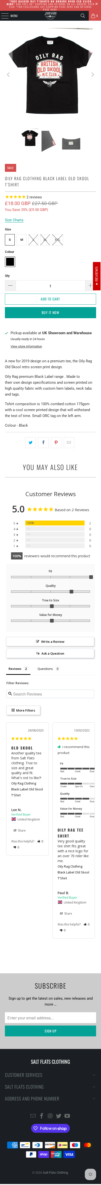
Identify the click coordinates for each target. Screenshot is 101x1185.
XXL (57, 240)
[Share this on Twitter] (30, 442)
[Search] (83, 16)
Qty (7, 276)
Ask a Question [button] (52, 653)
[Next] (92, 74)
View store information (26, 346)
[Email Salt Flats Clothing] (33, 1116)
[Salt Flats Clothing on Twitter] (59, 1116)
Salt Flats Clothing (55, 1172)
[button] (40, 841)
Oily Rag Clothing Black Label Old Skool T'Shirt (27, 789)
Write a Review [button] (52, 641)
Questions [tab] (45, 668)
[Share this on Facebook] (43, 442)
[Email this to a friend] (69, 442)
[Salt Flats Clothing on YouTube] (67, 1116)
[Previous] (9, 74)
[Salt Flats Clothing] (50, 16)
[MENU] (2, 16)
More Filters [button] (25, 710)
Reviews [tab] (15, 668)
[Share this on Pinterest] (56, 442)
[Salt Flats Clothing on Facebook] (41, 1116)
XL (45, 240)
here (70, 7)
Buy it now (50, 312)
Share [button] (21, 830)
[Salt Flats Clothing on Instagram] (50, 1116)
